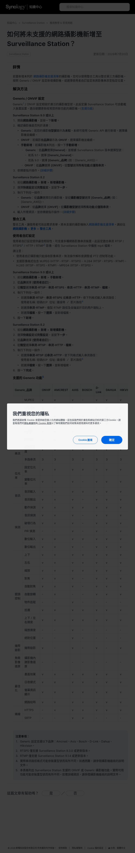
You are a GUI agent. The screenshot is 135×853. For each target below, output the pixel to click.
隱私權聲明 (30, 423)
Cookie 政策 (44, 423)
